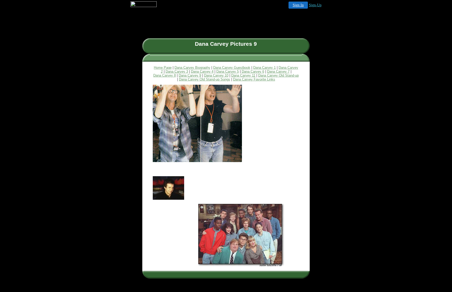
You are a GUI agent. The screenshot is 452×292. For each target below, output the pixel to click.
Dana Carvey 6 (253, 71)
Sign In (298, 5)
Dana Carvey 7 (278, 71)
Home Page (163, 68)
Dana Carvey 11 (243, 75)
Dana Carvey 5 (227, 71)
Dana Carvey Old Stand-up (278, 75)
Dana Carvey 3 (177, 71)
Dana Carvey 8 (164, 75)
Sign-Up (315, 5)
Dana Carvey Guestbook (231, 68)
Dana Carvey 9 (190, 75)
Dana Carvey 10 (216, 75)
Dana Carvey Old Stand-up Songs (204, 79)
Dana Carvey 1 (264, 68)
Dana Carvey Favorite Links (254, 79)
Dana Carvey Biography (192, 68)
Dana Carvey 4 (202, 71)
